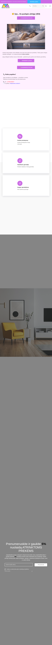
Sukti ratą (16, 333)
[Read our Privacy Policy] (25, 328)
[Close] (46, 308)
